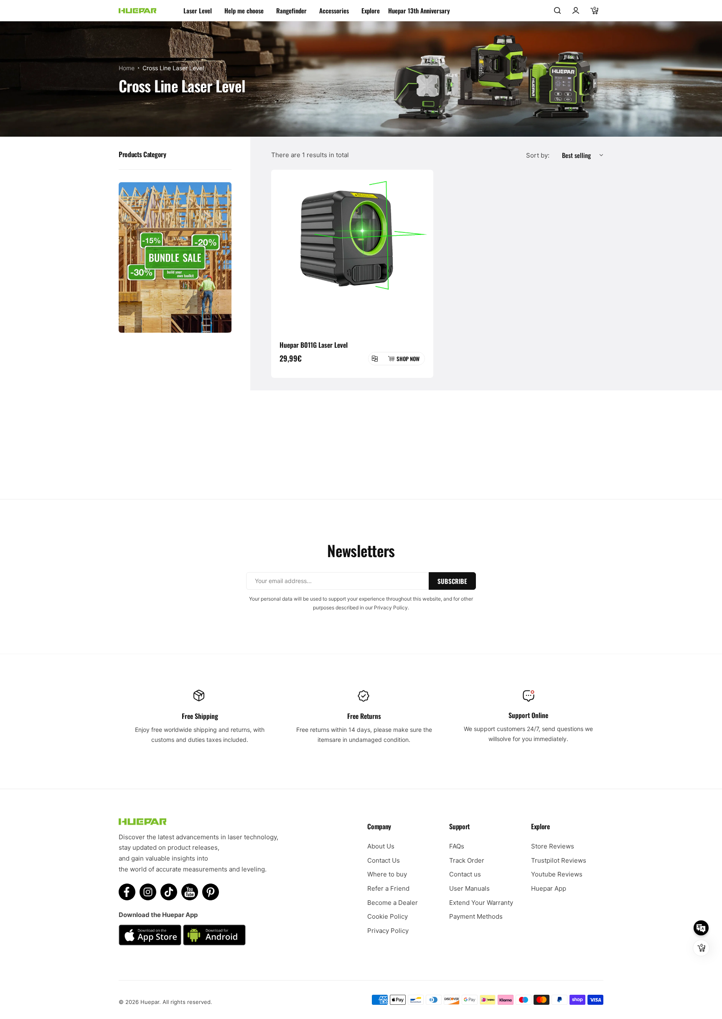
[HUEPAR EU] (137, 10)
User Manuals (469, 888)
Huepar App (548, 888)
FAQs (456, 846)
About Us (380, 846)
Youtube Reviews (556, 874)
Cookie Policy (387, 916)
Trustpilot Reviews (558, 860)
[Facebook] (127, 892)
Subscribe (452, 581)
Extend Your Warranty (481, 903)
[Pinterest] (210, 892)
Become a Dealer (392, 903)
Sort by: (537, 155)
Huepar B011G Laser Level (314, 345)
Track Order (466, 860)
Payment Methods (476, 916)
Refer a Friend (388, 888)
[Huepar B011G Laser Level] (352, 251)
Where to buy (387, 874)
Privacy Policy (388, 931)
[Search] (557, 10)
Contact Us (383, 860)
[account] (576, 10)
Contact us (465, 874)
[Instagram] (148, 892)
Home (127, 67)
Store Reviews (552, 846)
